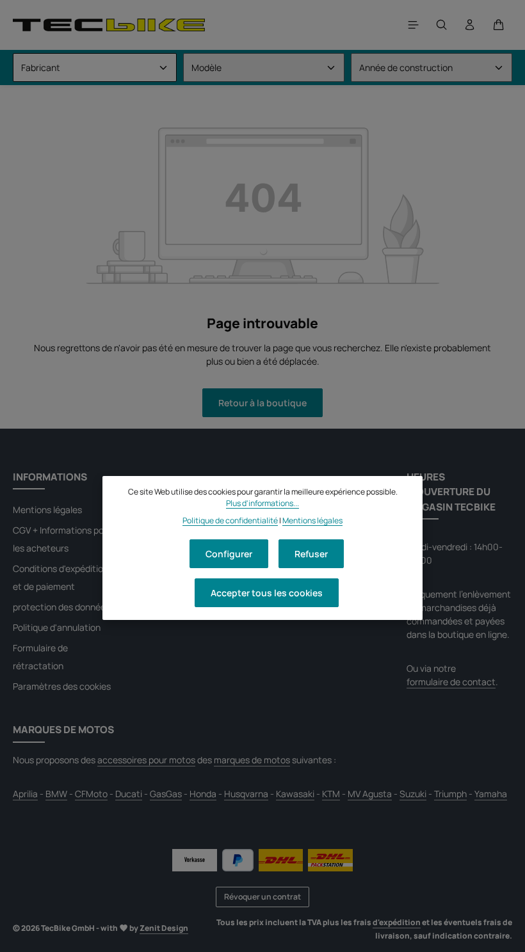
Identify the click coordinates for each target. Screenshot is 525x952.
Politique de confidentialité (230, 520)
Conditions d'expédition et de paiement (60, 577)
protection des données (61, 607)
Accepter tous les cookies (267, 593)
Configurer (229, 554)
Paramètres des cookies (62, 686)
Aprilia (25, 794)
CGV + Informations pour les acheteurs (62, 539)
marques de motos (252, 760)
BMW (56, 794)
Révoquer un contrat (262, 896)
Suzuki (413, 794)
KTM (331, 794)
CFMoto (91, 794)
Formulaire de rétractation (40, 657)
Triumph (450, 794)
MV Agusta (370, 794)
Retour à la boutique (262, 403)
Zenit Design (164, 928)
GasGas (166, 794)
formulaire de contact (451, 682)
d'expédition (397, 922)
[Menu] (413, 25)
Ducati (128, 794)
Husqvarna (246, 794)
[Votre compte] (470, 25)
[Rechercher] (442, 25)
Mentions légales (47, 510)
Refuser (311, 554)
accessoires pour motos (146, 760)
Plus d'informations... (262, 503)
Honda (203, 794)
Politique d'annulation (57, 627)
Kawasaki (295, 794)
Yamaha (490, 794)
